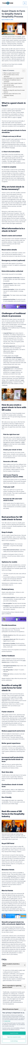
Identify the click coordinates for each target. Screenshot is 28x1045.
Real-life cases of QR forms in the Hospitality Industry (12, 94)
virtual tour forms (11, 876)
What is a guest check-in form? (11, 73)
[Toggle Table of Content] (23, 70)
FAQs (5, 97)
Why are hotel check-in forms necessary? (11, 75)
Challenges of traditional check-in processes (12, 80)
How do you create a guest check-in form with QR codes (13, 84)
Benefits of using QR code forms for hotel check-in (14, 91)
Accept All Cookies (14, 1033)
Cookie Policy (7, 1021)
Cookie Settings (14, 1041)
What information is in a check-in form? (14, 78)
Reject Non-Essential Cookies (14, 1037)
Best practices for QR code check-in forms (13, 87)
